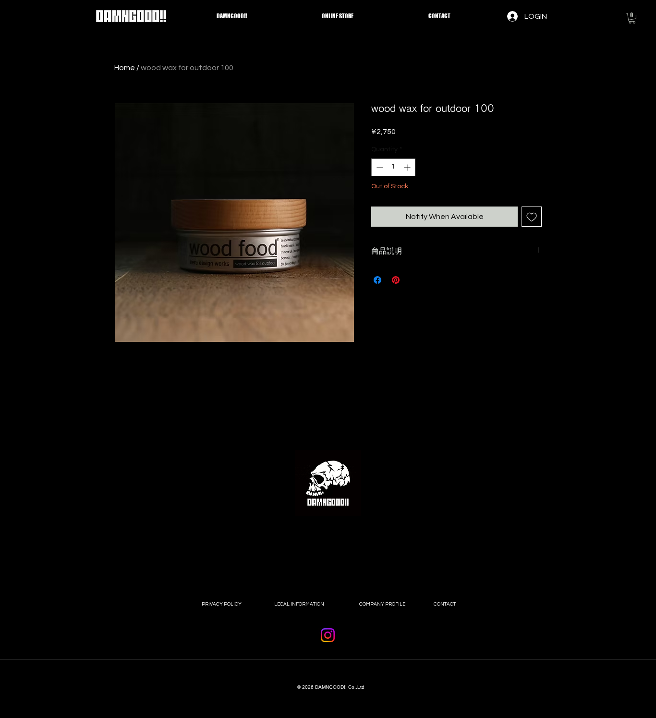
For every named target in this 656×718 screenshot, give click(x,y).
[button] (632, 18)
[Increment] (408, 167)
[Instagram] (327, 635)
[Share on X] (414, 280)
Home (124, 68)
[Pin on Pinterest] (395, 280)
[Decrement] (379, 167)
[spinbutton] (393, 167)
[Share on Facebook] (377, 280)
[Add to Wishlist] (532, 217)
